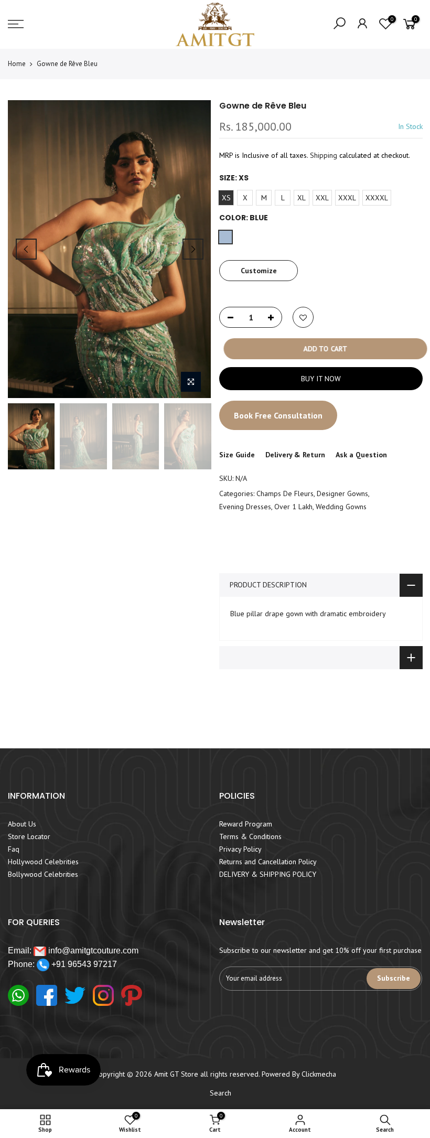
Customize (258, 270)
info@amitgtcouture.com (92, 950)
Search (220, 1093)
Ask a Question (361, 454)
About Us (22, 824)
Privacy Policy (240, 849)
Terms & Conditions (250, 836)
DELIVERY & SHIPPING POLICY (267, 874)
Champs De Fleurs (285, 493)
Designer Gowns (342, 493)
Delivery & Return (295, 454)
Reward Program (245, 824)
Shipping (323, 155)
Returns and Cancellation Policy (268, 861)
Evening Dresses (245, 506)
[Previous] (26, 249)
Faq (13, 849)
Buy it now (320, 378)
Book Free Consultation (278, 415)
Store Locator (29, 836)
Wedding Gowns (341, 506)
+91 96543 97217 (83, 964)
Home (17, 63)
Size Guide (237, 454)
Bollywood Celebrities (43, 874)
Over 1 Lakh (293, 506)
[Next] (192, 249)
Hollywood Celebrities (43, 861)
